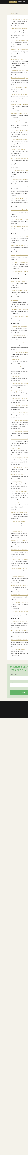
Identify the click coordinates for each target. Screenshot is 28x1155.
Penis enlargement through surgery (19, 326)
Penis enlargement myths (17, 474)
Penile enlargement (15, 359)
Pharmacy (16, 705)
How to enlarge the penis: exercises (19, 87)
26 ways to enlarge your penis (18, 521)
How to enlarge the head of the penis (19, 271)
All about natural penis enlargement (19, 621)
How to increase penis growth (18, 649)
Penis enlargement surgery (17, 481)
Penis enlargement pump (17, 121)
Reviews (22, 705)
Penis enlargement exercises (17, 576)
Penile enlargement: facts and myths (19, 585)
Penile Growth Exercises (16, 448)
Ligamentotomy (14, 300)
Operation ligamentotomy (17, 59)
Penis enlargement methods (17, 391)
